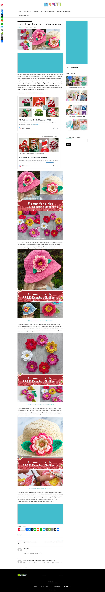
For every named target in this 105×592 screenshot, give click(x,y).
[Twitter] (1, 12)
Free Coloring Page (25, 16)
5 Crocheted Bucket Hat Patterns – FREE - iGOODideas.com (39, 560)
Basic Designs (27, 11)
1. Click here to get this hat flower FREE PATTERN (40, 320)
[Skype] (1, 27)
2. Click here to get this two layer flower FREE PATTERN (40, 404)
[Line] (1, 18)
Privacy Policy (45, 586)
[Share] (1, 41)
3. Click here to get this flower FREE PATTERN (40, 488)
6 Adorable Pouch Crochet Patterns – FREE (77, 116)
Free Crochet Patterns (48, 12)
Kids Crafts (36, 11)
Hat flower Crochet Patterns (39, 534)
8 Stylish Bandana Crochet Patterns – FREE (77, 87)
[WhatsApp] (1, 24)
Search (61, 575)
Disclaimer (57, 586)
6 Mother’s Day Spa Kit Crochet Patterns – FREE (77, 131)
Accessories (20, 21)
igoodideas (21, 27)
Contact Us (67, 586)
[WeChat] (1, 32)
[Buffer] (1, 38)
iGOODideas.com (52, 582)
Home (20, 11)
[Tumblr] (1, 15)
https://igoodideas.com (27, 550)
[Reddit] (1, 21)
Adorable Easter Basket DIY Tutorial (53, 542)
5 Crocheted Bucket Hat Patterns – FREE (76, 102)
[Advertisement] (41, 63)
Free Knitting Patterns (64, 12)
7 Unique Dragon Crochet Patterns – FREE (27, 542)
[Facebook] (1, 9)
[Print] (1, 35)
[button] (86, 11)
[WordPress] (1, 29)
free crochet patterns (27, 534)
